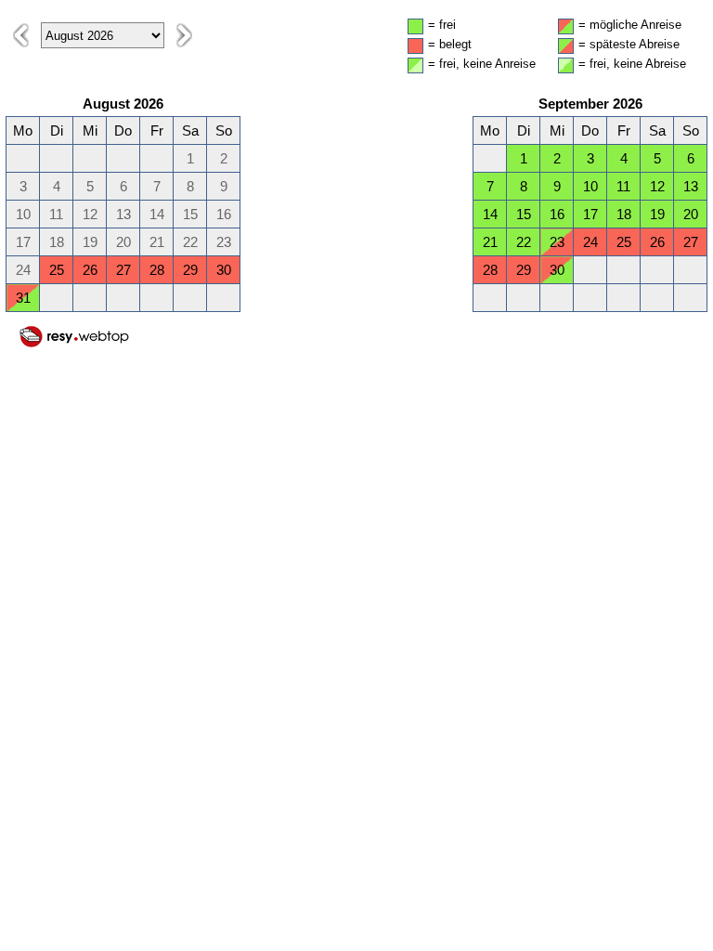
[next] (184, 35)
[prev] (21, 35)
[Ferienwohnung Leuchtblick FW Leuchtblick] (74, 344)
